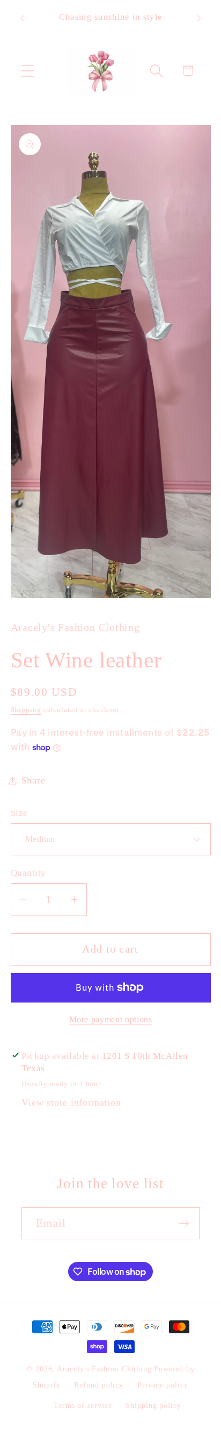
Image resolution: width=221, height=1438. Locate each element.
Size (19, 813)
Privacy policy (162, 1385)
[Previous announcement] (22, 18)
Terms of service (83, 1405)
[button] (27, 70)
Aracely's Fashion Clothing (104, 1368)
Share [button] (33, 780)
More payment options (110, 1019)
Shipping (26, 710)
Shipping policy (153, 1405)
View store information (71, 1102)
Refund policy (98, 1385)
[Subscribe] (183, 1223)
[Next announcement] (199, 18)
